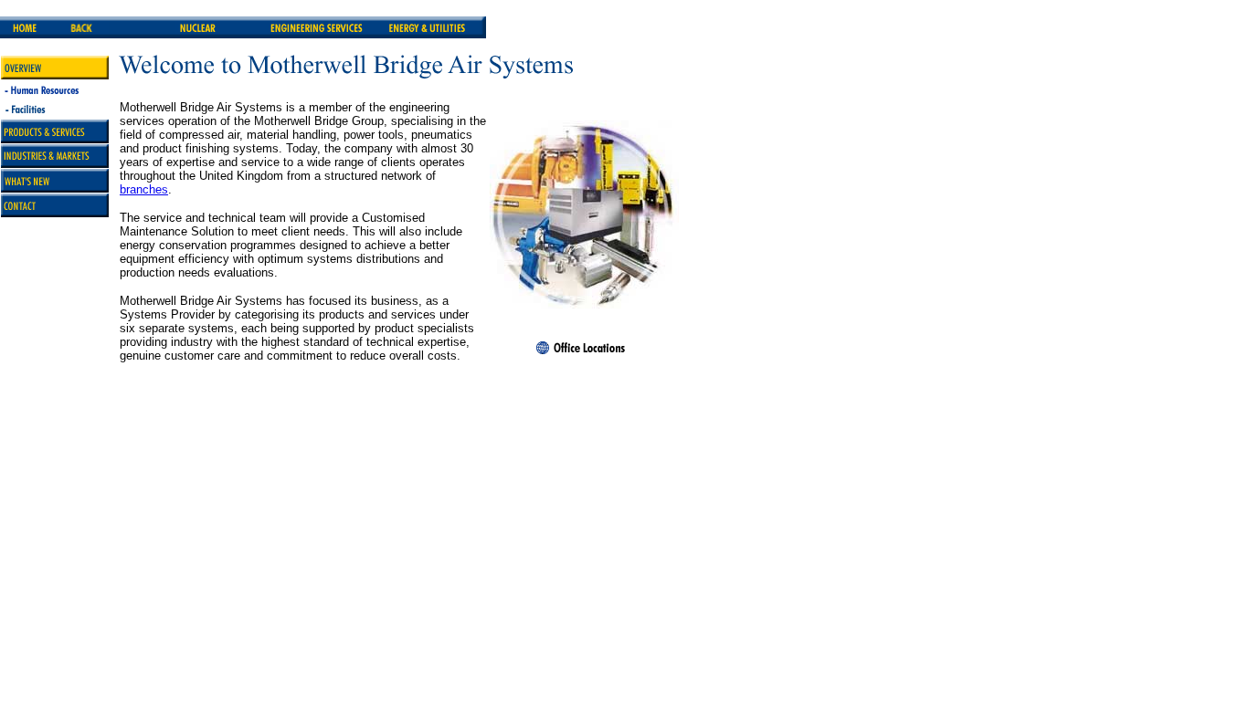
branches (144, 189)
